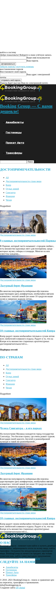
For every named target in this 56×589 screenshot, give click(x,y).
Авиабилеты (15, 122)
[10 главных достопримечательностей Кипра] (23, 322)
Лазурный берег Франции (16, 285)
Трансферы (14, 153)
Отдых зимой (12, 189)
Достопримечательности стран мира (23, 181)
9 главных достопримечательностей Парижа (28, 240)
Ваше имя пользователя (38, 57)
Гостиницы (14, 132)
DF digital (20, 587)
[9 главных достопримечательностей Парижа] (23, 232)
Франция (10, 196)
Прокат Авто (15, 142)
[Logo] (21, 90)
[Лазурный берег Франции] (23, 277)
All (7, 177)
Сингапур (11, 192)
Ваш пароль (32, 60)
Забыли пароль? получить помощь (17, 66)
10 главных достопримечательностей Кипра (27, 330)
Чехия (9, 200)
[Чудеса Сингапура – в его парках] (23, 420)
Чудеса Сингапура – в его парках (21, 428)
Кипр (8, 185)
